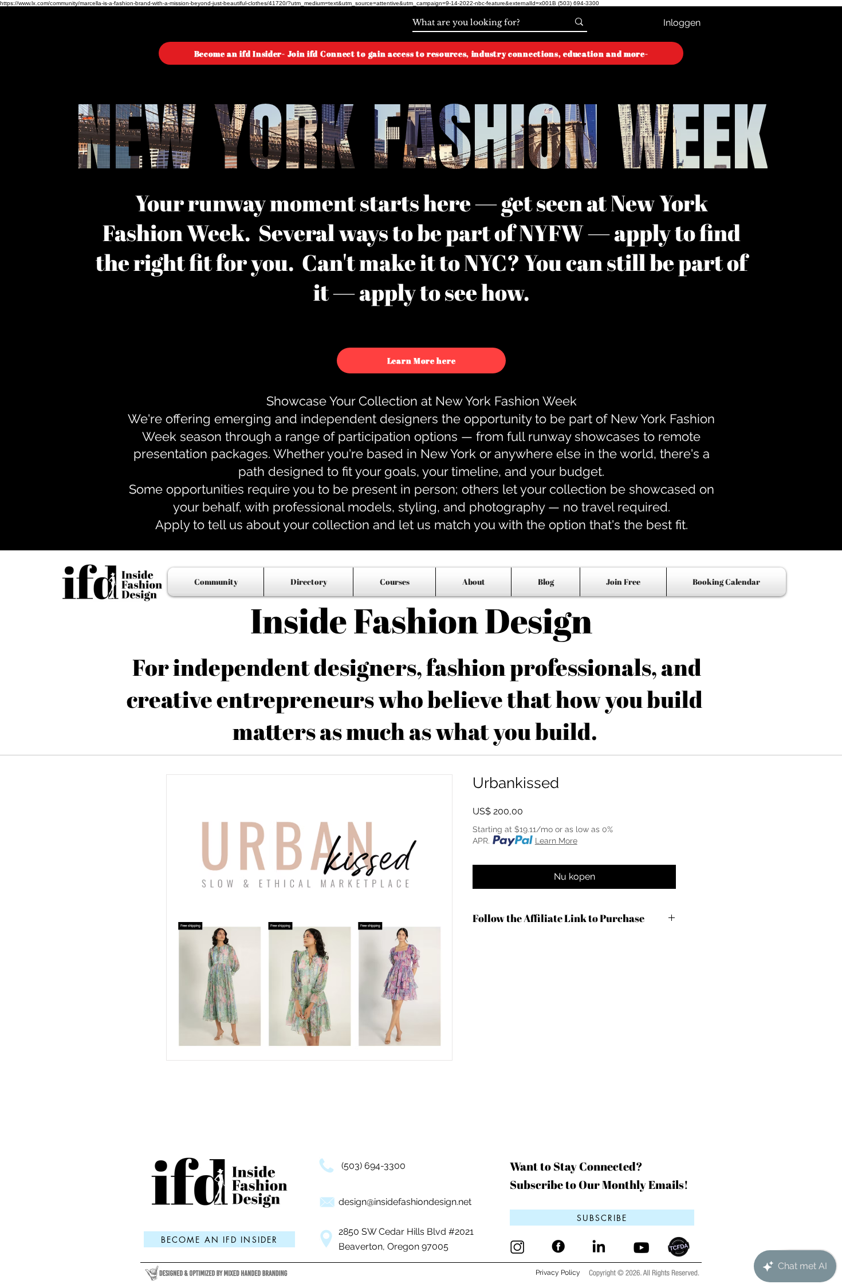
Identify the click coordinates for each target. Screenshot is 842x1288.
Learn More (556, 840)
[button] (602, 1218)
